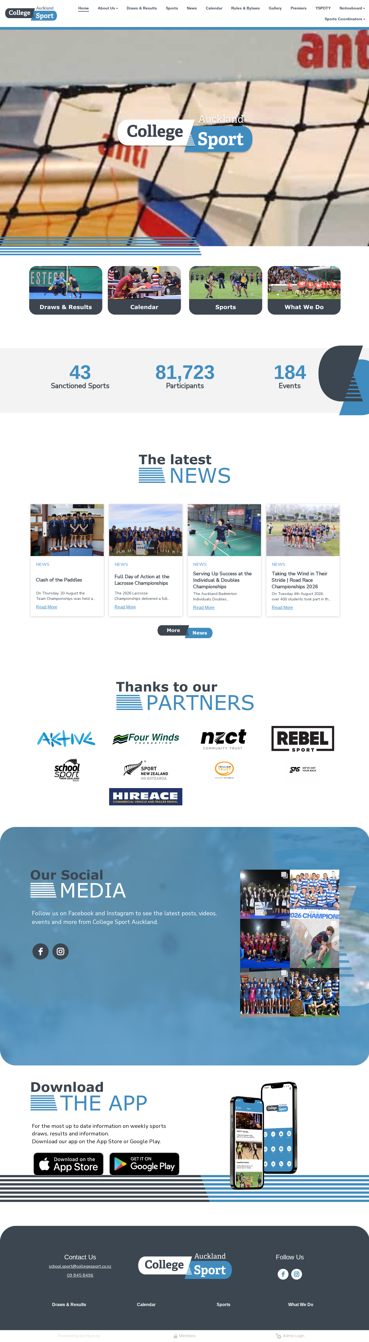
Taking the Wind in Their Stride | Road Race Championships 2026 (299, 580)
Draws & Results (69, 1304)
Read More (46, 607)
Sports (223, 1304)
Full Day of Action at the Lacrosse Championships (142, 579)
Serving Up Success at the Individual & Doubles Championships (222, 580)
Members (186, 1336)
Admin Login (292, 1336)
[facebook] (40, 951)
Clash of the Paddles (59, 580)
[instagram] (60, 951)
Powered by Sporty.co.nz (79, 1336)
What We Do (300, 1304)
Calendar (146, 1304)
